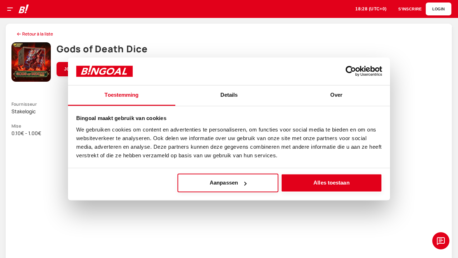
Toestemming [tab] (121, 95)
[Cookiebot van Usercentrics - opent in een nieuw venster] (351, 71)
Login (438, 9)
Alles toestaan (331, 183)
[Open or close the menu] (12, 10)
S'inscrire (410, 9)
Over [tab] (336, 95)
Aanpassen (224, 183)
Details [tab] (229, 95)
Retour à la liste (37, 34)
